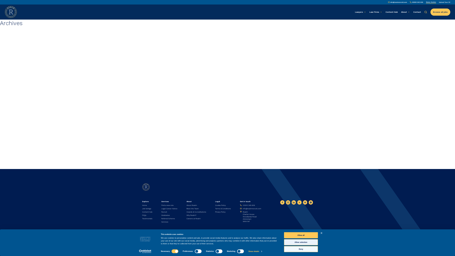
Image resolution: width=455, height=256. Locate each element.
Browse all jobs (440, 12)
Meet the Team (193, 209)
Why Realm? (191, 215)
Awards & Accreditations (196, 212)
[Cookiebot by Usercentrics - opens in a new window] (145, 251)
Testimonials (147, 218)
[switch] (198, 251)
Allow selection (301, 242)
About (404, 12)
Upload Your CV (444, 2)
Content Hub (392, 12)
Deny (301, 249)
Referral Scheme (168, 218)
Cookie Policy (220, 205)
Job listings (146, 209)
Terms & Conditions (223, 209)
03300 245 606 (417, 2)
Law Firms (374, 12)
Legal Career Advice (169, 209)
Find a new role (167, 205)
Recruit (164, 212)
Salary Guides (431, 2)
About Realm (192, 205)
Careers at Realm (194, 218)
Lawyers (359, 12)
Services (164, 222)
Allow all (301, 235)
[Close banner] (321, 233)
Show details (253, 251)
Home (144, 205)
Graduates (165, 215)
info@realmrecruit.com (398, 2)
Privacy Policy (220, 212)
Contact (417, 12)
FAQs (144, 215)
